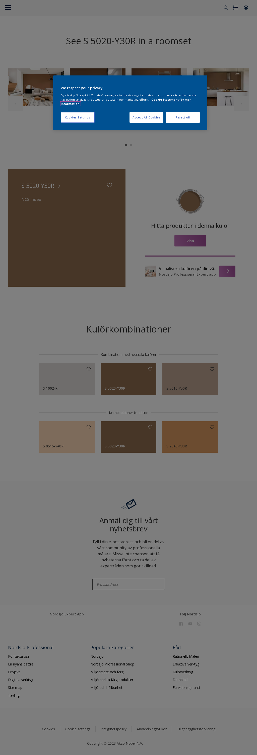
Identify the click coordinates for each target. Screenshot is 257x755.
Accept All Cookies (146, 117)
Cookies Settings (77, 117)
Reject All (183, 117)
